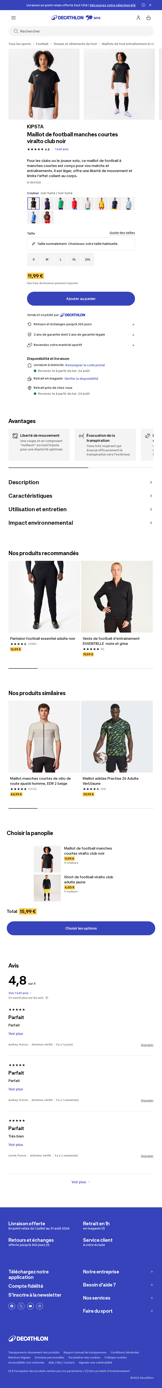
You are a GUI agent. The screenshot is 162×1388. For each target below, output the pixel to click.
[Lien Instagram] (39, 1306)
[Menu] (13, 18)
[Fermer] (150, 5)
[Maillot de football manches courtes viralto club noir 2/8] (119, 84)
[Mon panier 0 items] (148, 18)
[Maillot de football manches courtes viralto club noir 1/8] (44, 84)
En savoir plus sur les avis (25, 997)
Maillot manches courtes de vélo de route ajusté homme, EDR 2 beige (41, 781)
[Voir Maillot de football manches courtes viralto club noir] (47, 859)
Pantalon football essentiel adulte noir (42, 638)
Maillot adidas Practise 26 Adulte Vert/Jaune (111, 781)
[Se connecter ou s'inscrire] (138, 18)
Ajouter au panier (81, 299)
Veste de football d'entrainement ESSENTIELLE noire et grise (111, 641)
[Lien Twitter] (21, 1306)
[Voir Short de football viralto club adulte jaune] (47, 887)
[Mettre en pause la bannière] (143, 5)
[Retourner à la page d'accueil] (76, 17)
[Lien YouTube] (30, 1306)
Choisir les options (81, 928)
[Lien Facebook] (11, 1306)
